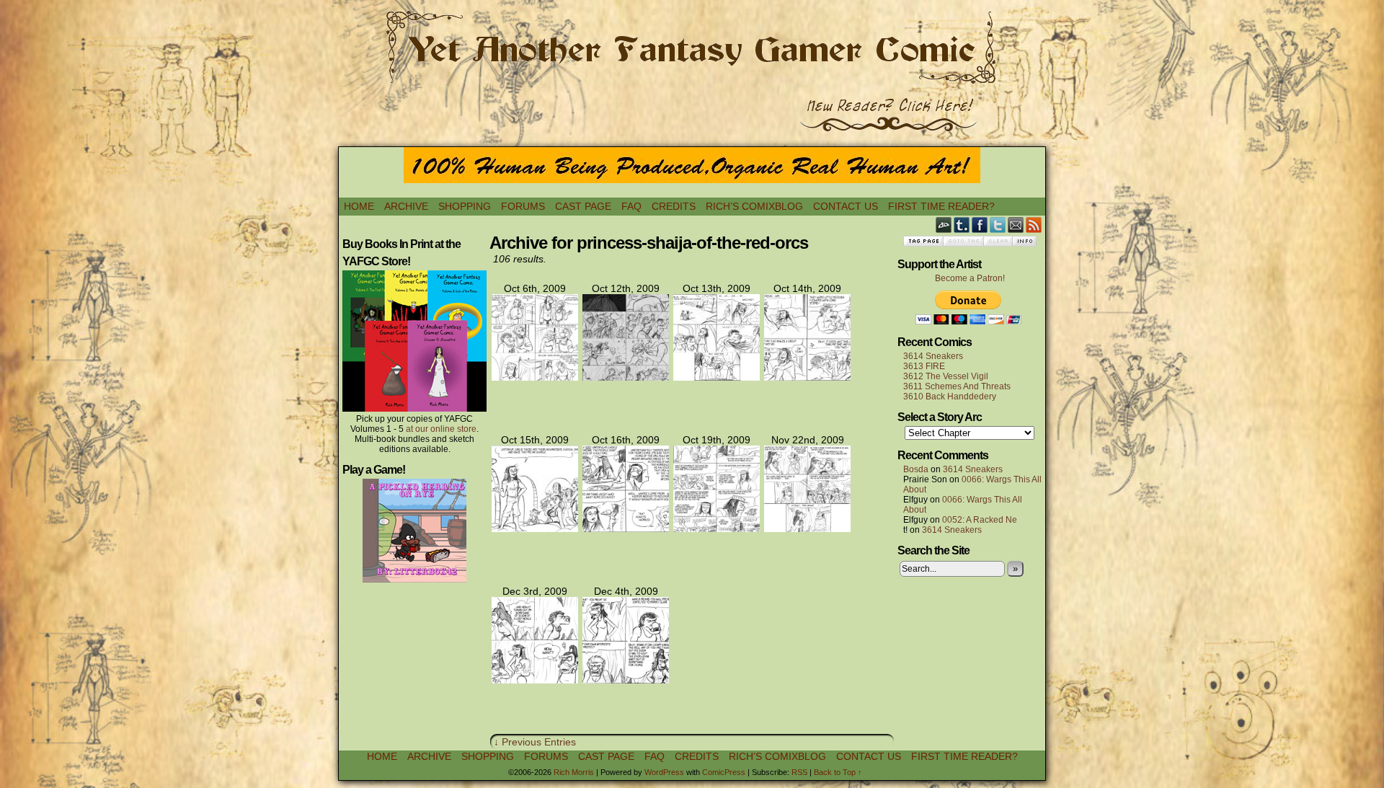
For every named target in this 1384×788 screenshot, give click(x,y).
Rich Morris (574, 772)
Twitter (998, 225)
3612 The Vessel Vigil (945, 376)
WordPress (664, 772)
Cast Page (583, 206)
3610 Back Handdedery (949, 396)
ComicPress (723, 772)
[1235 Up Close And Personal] (807, 377)
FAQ (631, 206)
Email (1016, 225)
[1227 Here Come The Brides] (535, 377)
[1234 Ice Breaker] (716, 377)
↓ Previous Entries (535, 742)
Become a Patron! (970, 278)
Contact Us (845, 206)
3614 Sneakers (933, 356)
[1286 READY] (625, 680)
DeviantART (944, 225)
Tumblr (962, 225)
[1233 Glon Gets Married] (625, 377)
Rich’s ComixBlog (754, 206)
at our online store (441, 429)
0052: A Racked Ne (979, 520)
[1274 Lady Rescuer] (807, 528)
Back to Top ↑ (838, 772)
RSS (1034, 225)
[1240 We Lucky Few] (716, 528)
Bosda (915, 469)
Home (359, 206)
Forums (523, 206)
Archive (406, 206)
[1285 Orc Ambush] (535, 680)
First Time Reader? (941, 206)
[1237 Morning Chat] (625, 528)
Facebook (980, 225)
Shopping (464, 206)
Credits (674, 206)
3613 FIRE (924, 366)
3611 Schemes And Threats (957, 386)
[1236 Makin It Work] (535, 528)
